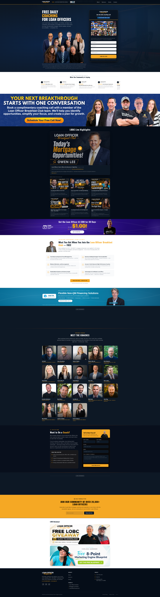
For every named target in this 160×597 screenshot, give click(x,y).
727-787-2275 (99, 544)
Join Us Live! (103, 56)
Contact (115, 2)
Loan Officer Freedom (73, 554)
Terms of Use (111, 564)
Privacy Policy (105, 564)
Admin (117, 564)
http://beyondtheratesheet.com (77, 169)
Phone (84, 429)
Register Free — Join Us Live (80, 280)
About (98, 2)
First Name (86, 424)
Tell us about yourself (89, 439)
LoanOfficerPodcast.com (74, 558)
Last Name (98, 424)
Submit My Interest (96, 450)
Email (84, 434)
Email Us (98, 546)
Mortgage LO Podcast (73, 556)
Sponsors (104, 2)
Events (109, 2)
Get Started (76, 231)
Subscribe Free (89, 482)
